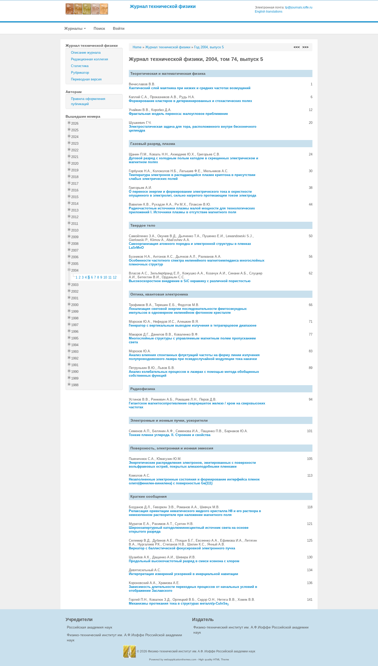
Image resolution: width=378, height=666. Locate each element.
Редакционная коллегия (89, 59)
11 (110, 277)
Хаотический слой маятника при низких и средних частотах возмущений (189, 88)
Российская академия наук (89, 627)
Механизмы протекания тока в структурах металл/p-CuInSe (179, 603)
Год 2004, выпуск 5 (209, 47)
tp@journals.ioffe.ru (298, 7)
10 (105, 277)
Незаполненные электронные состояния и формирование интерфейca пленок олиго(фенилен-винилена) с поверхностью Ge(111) (194, 481)
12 (114, 277)
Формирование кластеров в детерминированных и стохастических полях (190, 101)
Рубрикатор (80, 73)
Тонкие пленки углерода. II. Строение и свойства (169, 435)
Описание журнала (86, 52)
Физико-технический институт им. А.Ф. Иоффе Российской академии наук (201, 651)
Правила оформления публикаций (88, 101)
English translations (268, 11)
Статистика (79, 66)
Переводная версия (86, 79)
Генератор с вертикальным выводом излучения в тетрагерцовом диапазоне (192, 325)
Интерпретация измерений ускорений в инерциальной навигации (183, 574)
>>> (305, 47)
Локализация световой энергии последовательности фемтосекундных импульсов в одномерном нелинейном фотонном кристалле (188, 310)
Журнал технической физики (163, 6)
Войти (118, 28)
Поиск (99, 28)
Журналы (73, 28)
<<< (297, 47)
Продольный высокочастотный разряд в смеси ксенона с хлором (184, 561)
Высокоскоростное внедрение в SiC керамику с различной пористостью (189, 281)
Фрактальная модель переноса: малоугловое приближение (178, 114)
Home (137, 47)
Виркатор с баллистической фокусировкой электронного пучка (182, 548)
